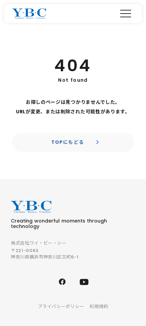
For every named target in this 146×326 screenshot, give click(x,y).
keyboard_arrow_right (97, 142)
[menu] (125, 13)
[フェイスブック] (62, 282)
